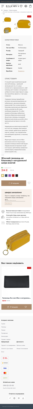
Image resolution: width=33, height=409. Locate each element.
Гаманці (6, 10)
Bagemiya (21, 71)
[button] (15, 24)
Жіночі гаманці (13, 10)
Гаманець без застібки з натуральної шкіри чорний (16, 298)
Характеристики (12, 40)
